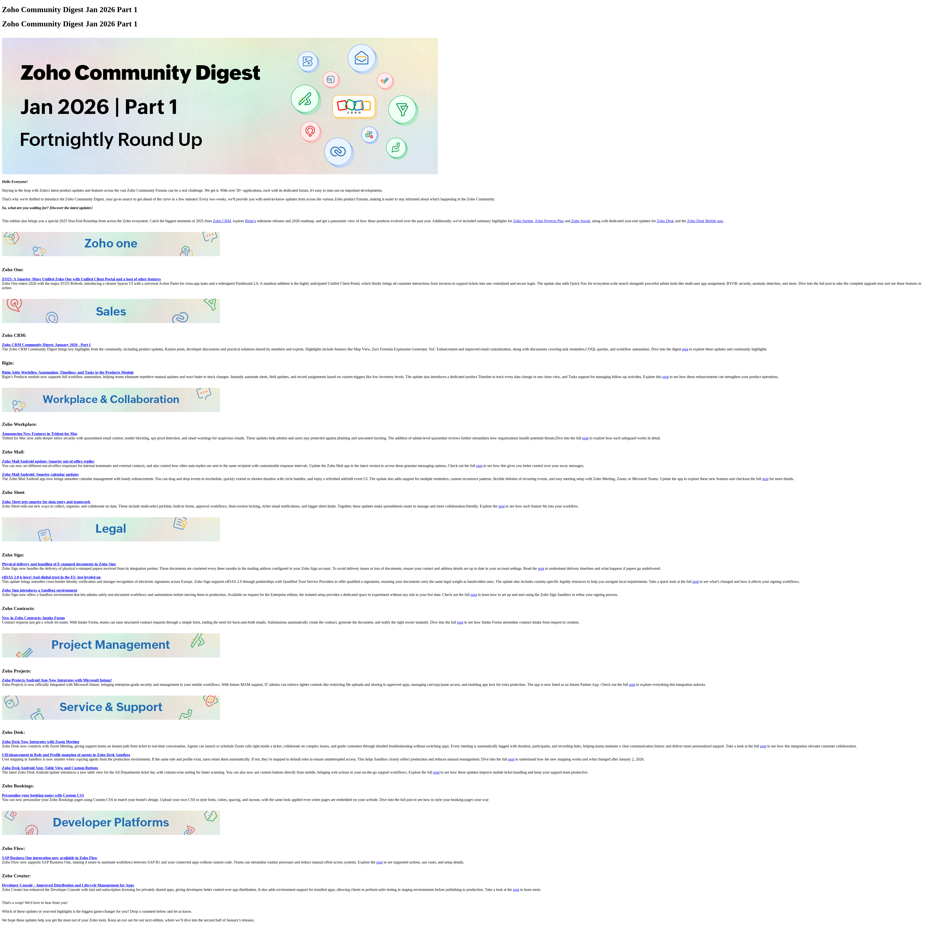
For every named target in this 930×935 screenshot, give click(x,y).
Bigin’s (250, 221)
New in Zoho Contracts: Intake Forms (33, 618)
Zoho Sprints (523, 221)
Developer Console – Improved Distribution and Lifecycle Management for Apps (68, 885)
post (685, 349)
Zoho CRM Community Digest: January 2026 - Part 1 (46, 345)
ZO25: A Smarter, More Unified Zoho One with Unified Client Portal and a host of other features (81, 279)
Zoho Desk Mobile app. (705, 221)
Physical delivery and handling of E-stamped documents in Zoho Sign (59, 564)
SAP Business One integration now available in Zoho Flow (49, 858)
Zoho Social (580, 221)
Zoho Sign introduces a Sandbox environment (39, 590)
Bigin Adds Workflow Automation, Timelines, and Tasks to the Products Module (68, 372)
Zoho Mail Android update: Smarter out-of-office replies (48, 461)
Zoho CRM (222, 221)
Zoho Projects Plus (549, 221)
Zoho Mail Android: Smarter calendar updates (40, 474)
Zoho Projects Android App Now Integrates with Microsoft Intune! (57, 680)
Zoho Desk (665, 221)
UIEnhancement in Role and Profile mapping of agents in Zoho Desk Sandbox (66, 755)
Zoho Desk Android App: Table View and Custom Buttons (50, 768)
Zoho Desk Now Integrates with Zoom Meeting (40, 742)
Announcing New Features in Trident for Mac (40, 434)
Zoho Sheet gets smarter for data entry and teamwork (46, 502)
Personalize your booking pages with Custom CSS (43, 795)
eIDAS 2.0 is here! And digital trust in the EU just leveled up (51, 577)
